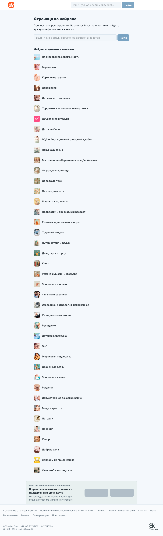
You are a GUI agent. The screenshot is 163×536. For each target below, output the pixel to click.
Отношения (49, 87)
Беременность (51, 67)
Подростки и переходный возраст (63, 211)
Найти (128, 5)
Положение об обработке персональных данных (66, 510)
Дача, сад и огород (54, 253)
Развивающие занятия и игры (61, 222)
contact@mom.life (26, 529)
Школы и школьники (55, 201)
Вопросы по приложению (58, 459)
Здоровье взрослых (54, 284)
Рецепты (47, 387)
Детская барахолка (54, 335)
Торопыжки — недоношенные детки (65, 108)
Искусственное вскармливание (62, 397)
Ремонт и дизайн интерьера (59, 273)
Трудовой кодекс (53, 232)
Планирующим (41, 515)
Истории (47, 418)
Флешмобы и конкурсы (57, 470)
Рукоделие (49, 325)
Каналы (142, 510)
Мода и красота (52, 408)
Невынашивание (52, 149)
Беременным (10, 515)
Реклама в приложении (122, 510)
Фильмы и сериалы (54, 294)
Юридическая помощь (56, 315)
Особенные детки (53, 366)
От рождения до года (55, 170)
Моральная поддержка (56, 356)
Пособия (47, 428)
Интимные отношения (56, 98)
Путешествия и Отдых (56, 242)
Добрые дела (50, 449)
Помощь (101, 510)
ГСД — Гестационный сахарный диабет (67, 139)
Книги (46, 263)
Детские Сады (51, 129)
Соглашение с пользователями (20, 510)
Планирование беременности (60, 56)
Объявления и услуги (55, 118)
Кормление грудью (54, 77)
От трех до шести (53, 191)
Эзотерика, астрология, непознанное (65, 304)
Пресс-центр (59, 515)
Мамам (25, 515)
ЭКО (44, 346)
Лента (153, 510)
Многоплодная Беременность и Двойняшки (69, 160)
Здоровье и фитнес (54, 377)
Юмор (46, 439)
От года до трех (52, 180)
